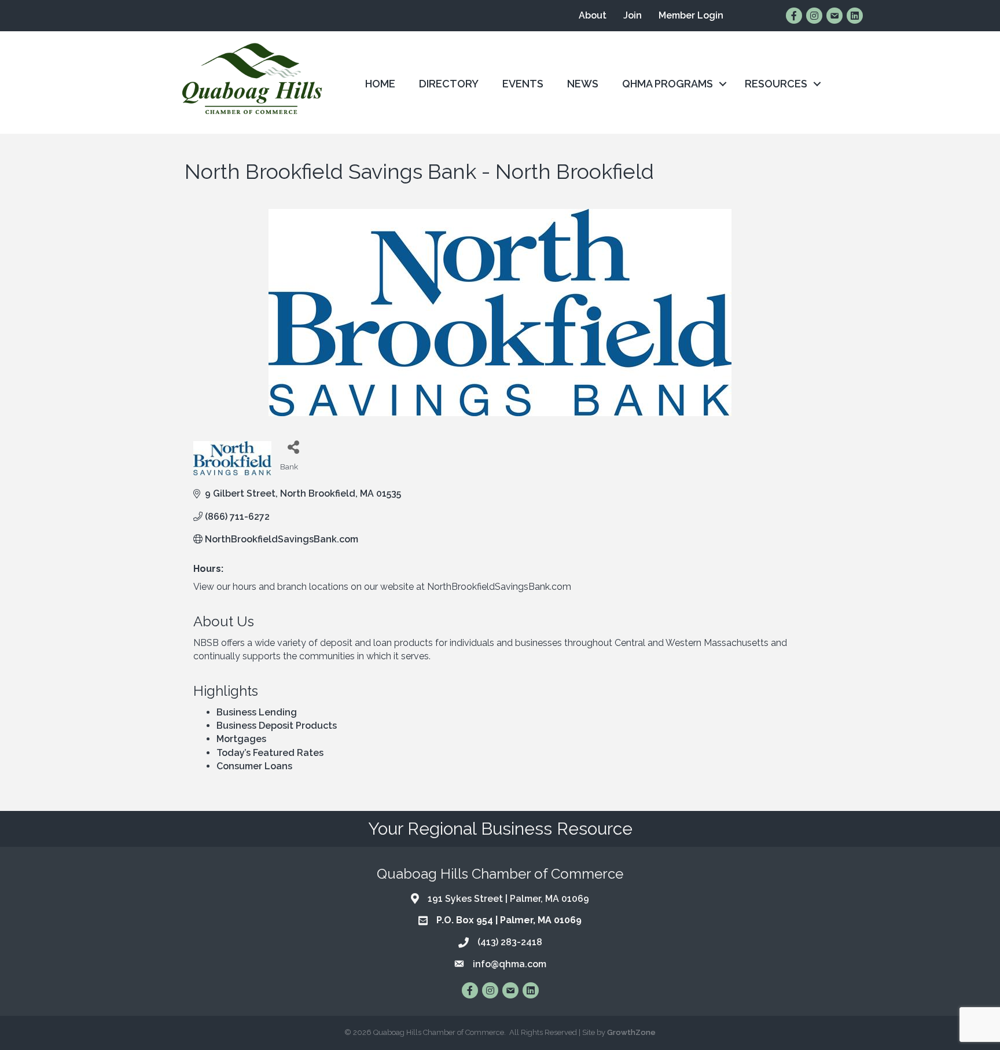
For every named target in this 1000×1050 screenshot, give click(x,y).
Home (380, 84)
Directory (449, 84)
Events (522, 84)
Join (632, 15)
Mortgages (241, 738)
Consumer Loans (254, 766)
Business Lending (256, 712)
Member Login (691, 15)
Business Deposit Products (276, 725)
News (582, 84)
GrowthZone (631, 1032)
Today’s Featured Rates (269, 752)
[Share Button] (293, 447)
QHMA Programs (667, 84)
